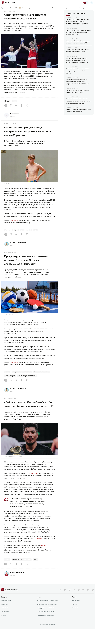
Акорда (81, 8)
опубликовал (32, 473)
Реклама (75, 608)
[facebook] (74, 590)
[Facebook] (21, 105)
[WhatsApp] (10, 105)
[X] (26, 105)
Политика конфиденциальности (47, 604)
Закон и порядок (63, 8)
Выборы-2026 (12, 8)
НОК (35, 230)
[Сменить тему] (86, 2)
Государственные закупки (45, 615)
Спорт (7, 101)
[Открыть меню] (91, 2)
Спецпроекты (46, 8)
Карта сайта (76, 600)
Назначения (74, 8)
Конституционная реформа (31, 8)
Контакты (75, 604)
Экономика (5, 611)
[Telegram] (16, 105)
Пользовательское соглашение (47, 600)
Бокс (14, 101)
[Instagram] (5, 105)
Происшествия (6, 600)
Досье (54, 8)
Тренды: (4, 8)
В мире (3, 615)
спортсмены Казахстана (21, 230)
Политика (4, 604)
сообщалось (14, 220)
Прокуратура (10, 376)
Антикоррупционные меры (45, 611)
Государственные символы (46, 608)
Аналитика (4, 608)
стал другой (37, 538)
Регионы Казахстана (41, 372)
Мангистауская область (27, 376)
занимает (43, 545)
